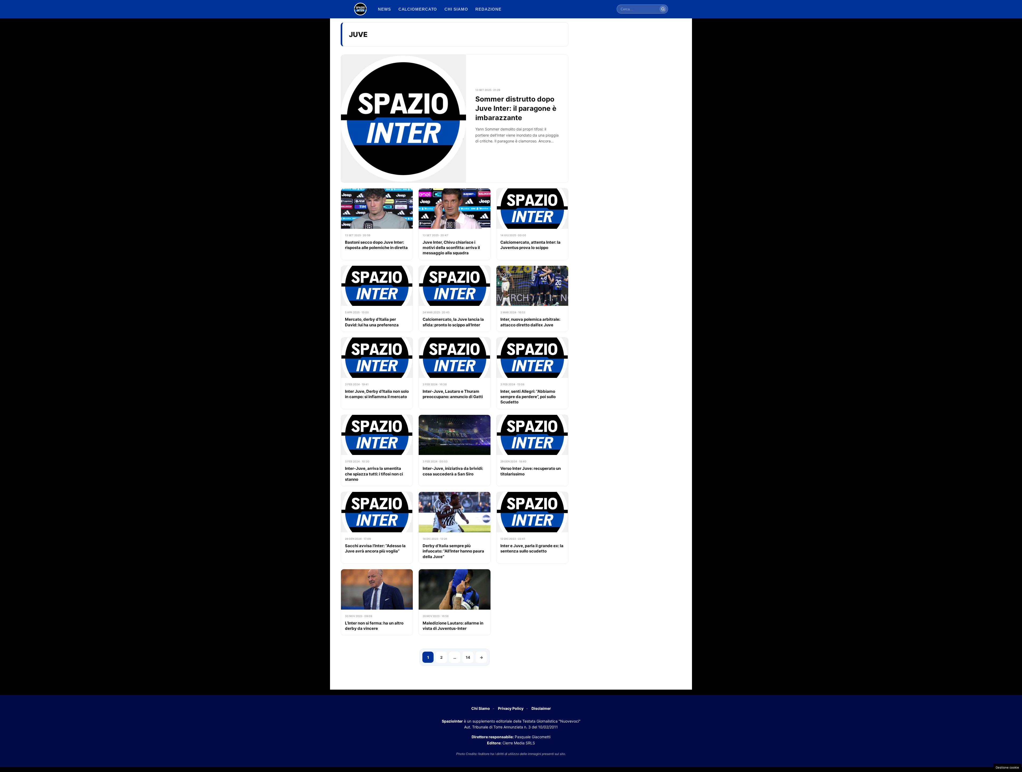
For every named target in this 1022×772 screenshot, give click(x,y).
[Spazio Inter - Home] (360, 9)
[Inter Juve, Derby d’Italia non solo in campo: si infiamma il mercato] (377, 373)
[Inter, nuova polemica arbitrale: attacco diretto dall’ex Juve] (532, 299)
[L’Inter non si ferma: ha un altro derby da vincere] (377, 602)
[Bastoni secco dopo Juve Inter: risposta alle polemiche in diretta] (377, 224)
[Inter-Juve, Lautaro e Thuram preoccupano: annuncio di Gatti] (455, 373)
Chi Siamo (480, 708)
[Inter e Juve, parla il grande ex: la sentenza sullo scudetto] (532, 527)
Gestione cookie (1007, 767)
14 (468, 657)
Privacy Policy (511, 708)
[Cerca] (663, 9)
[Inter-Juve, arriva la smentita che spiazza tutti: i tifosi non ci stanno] (377, 450)
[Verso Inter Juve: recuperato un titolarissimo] (532, 450)
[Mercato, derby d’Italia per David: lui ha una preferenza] (377, 299)
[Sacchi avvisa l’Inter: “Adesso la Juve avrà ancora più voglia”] (377, 527)
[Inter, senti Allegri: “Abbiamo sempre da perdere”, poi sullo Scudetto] (532, 373)
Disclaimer (541, 708)
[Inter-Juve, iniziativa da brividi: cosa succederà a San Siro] (455, 450)
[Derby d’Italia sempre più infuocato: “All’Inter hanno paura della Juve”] (455, 527)
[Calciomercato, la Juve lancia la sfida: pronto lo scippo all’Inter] (455, 299)
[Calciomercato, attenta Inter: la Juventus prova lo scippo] (532, 224)
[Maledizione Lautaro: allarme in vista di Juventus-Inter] (455, 602)
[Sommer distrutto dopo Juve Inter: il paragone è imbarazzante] (454, 119)
